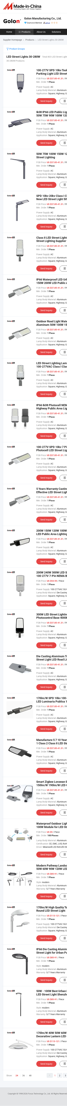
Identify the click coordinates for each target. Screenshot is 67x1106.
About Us (41, 31)
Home (9, 31)
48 (30, 1075)
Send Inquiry (46, 101)
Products (26, 31)
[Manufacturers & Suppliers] (22, 6)
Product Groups (17, 48)
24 (17, 1075)
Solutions (56, 31)
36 (23, 1075)
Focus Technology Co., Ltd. (39, 1093)
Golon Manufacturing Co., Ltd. (43, 18)
